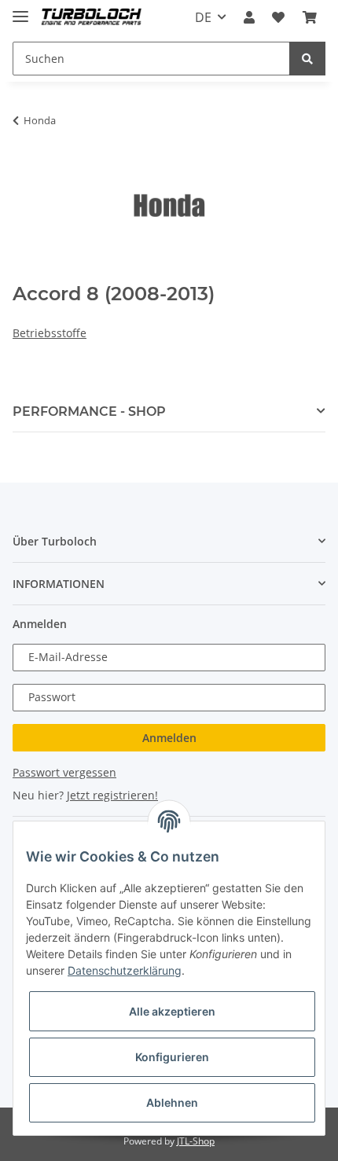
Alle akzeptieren (172, 1011)
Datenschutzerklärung (125, 970)
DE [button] (203, 17)
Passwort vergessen (64, 772)
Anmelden (169, 737)
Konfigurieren (172, 1057)
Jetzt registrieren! (112, 795)
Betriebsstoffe (49, 332)
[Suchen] (307, 58)
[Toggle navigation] (20, 10)
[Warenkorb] (309, 17)
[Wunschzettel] (278, 17)
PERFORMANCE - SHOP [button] (89, 411)
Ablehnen (172, 1102)
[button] (249, 17)
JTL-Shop (196, 1141)
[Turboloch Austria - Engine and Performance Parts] (91, 17)
